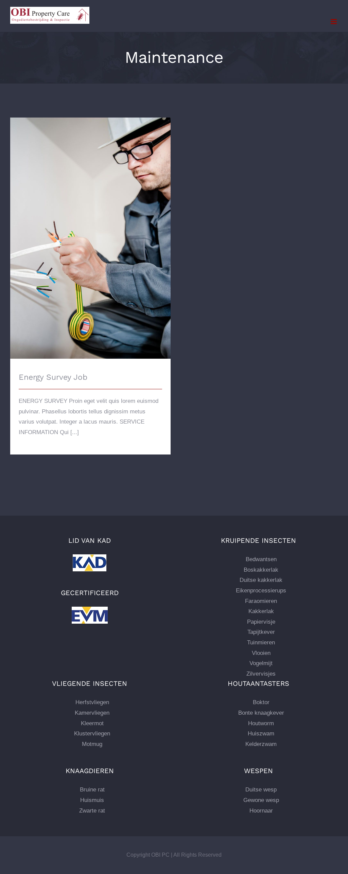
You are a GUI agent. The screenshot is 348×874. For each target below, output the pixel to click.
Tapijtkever (261, 632)
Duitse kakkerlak (261, 580)
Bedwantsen (261, 559)
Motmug (92, 744)
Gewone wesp (261, 800)
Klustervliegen (92, 733)
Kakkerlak (261, 611)
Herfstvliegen (92, 702)
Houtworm (261, 723)
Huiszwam (261, 733)
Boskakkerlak (261, 570)
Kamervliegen (92, 713)
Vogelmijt (261, 663)
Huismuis (92, 800)
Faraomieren (261, 601)
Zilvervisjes (261, 674)
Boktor (261, 702)
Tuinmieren (261, 642)
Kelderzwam (261, 744)
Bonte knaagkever (261, 713)
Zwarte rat (92, 810)
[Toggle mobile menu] (334, 21)
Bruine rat (92, 789)
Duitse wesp (261, 789)
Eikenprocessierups (261, 590)
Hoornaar (261, 810)
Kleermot (92, 723)
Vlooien (261, 653)
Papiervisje (261, 622)
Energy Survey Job (90, 232)
